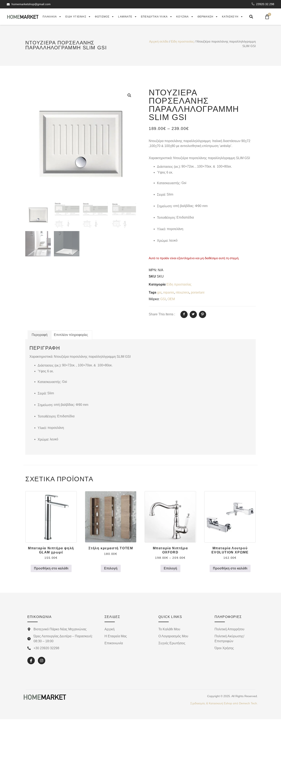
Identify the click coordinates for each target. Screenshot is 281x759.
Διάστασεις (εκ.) (168, 166)
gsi (159, 292)
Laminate (125, 16)
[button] (129, 95)
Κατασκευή (230, 16)
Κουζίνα (182, 16)
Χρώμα (162, 240)
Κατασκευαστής (168, 183)
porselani (197, 292)
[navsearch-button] (251, 16)
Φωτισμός (102, 16)
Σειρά (161, 194)
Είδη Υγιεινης (75, 16)
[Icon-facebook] (31, 660)
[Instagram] (41, 660)
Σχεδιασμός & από (224, 703)
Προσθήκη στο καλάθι (51, 568)
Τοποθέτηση (166, 217)
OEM (171, 299)
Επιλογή (110, 568)
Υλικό (161, 229)
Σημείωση (164, 206)
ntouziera (182, 292)
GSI (163, 299)
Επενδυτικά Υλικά (154, 16)
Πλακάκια (50, 16)
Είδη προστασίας (182, 41)
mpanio (168, 292)
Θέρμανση (205, 16)
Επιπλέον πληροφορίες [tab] (71, 335)
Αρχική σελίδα (158, 41)
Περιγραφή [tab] (40, 335)
